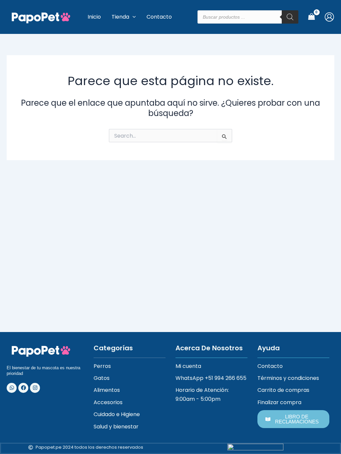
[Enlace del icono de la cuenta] (329, 17)
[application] (132, 17)
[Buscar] (290, 17)
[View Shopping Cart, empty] (311, 17)
